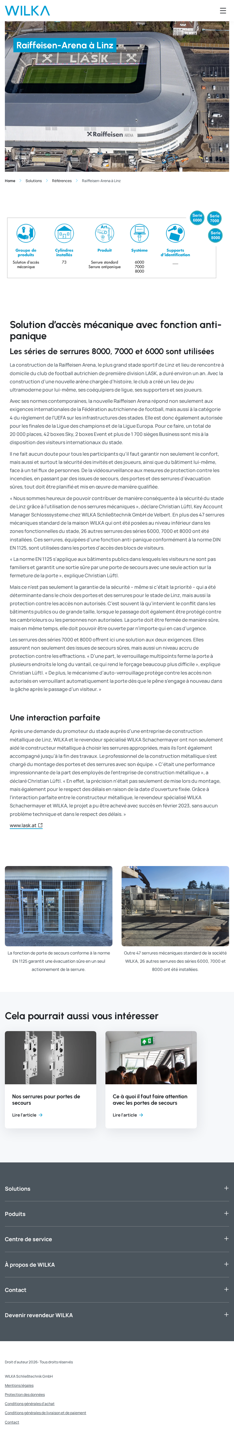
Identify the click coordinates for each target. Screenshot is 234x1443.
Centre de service (28, 1239)
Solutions (17, 1188)
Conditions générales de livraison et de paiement (45, 1412)
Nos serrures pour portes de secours (46, 1099)
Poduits (15, 1213)
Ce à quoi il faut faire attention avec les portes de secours (150, 1099)
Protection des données (25, 1394)
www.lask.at (23, 826)
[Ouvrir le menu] (223, 11)
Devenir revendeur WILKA (39, 1315)
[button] (50, 1079)
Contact (16, 1289)
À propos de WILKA (30, 1264)
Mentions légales (19, 1385)
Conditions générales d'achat (30, 1403)
